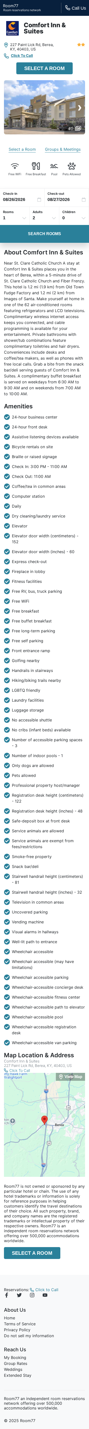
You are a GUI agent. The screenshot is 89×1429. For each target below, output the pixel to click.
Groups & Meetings (63, 149)
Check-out (55, 194)
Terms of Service (20, 1323)
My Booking (15, 1357)
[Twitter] (19, 1296)
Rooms (8, 212)
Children (68, 212)
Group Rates (15, 1363)
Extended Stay (17, 1375)
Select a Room (44, 68)
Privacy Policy (17, 1329)
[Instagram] (32, 1296)
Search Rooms (44, 234)
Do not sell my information (29, 1335)
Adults (38, 212)
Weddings (13, 1369)
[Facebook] (6, 1296)
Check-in (10, 194)
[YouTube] (45, 1296)
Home (9, 1317)
